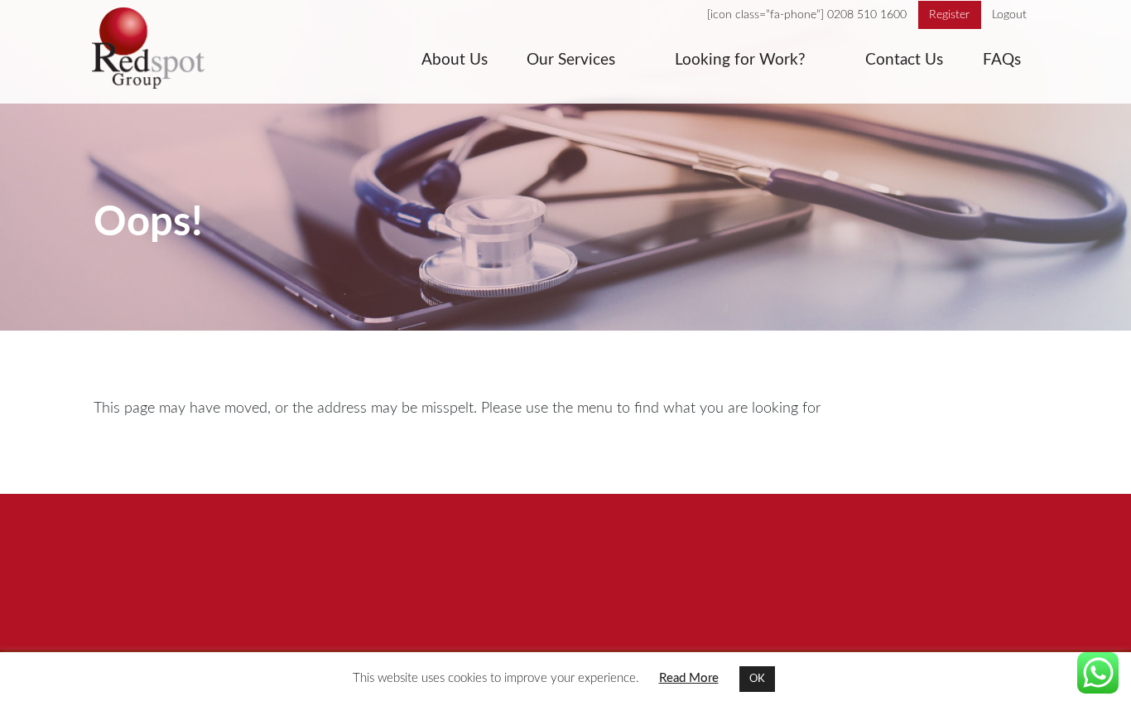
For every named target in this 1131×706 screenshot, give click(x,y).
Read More (689, 678)
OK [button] (757, 679)
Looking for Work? (740, 59)
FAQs (1002, 59)
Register (949, 15)
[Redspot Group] (162, 52)
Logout (1009, 15)
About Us (454, 59)
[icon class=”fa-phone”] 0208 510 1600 (807, 15)
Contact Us (904, 59)
